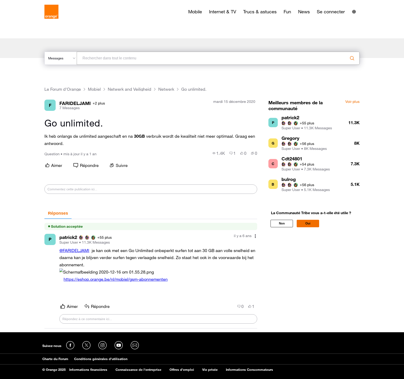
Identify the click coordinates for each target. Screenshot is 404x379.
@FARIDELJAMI (74, 250)
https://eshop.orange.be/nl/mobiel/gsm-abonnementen (116, 279)
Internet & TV (222, 11)
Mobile (195, 11)
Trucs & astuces (260, 11)
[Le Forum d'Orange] (51, 11)
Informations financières (88, 370)
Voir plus (352, 102)
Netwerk (166, 89)
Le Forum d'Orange (62, 89)
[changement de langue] (354, 12)
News (304, 11)
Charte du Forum (55, 359)
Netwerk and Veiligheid (129, 89)
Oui (307, 223)
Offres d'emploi (182, 370)
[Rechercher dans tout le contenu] (352, 58)
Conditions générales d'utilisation (100, 359)
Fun (287, 11)
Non (282, 223)
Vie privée (210, 370)
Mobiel (94, 89)
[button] (106, 272)
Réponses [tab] (58, 213)
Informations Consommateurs (249, 370)
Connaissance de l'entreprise (138, 370)
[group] (219, 153)
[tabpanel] (150, 274)
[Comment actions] (255, 236)
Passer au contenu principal (25, 3)
